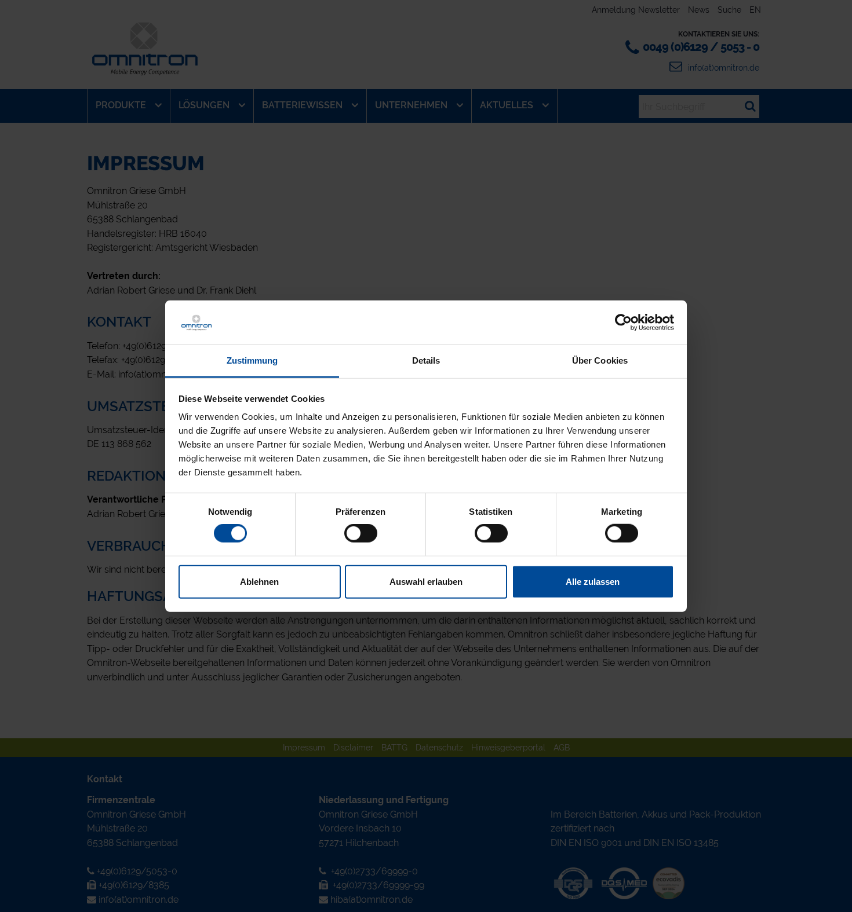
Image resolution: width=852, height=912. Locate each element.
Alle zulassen (593, 581)
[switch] (360, 533)
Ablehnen (259, 581)
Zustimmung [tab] (252, 360)
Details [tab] (426, 360)
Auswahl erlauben (426, 581)
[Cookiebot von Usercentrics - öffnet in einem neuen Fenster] (623, 322)
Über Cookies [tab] (600, 360)
